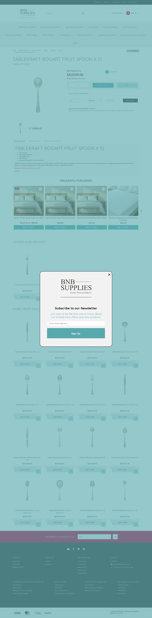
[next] (141, 211)
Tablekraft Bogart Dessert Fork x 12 (92, 405)
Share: (129, 51)
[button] (40, 189)
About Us (106, 2)
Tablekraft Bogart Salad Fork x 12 (60, 457)
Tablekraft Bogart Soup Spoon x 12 (124, 352)
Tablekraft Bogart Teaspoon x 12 (27, 405)
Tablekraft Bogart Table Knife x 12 (27, 352)
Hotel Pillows (122, 590)
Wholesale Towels (123, 585)
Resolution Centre (18, 567)
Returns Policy (82, 567)
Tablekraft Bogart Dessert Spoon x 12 (59, 405)
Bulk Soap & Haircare (74, 27)
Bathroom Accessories (50, 27)
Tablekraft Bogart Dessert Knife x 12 (125, 405)
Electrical (93, 27)
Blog (124, 2)
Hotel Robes (121, 588)
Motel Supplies (17, 588)
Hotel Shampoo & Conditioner (94, 588)
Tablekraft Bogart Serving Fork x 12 (92, 510)
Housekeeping (66, 35)
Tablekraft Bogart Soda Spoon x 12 (124, 510)
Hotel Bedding (59, 585)
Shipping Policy (82, 573)
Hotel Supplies (17, 585)
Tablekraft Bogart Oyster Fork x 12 (27, 285)
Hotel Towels (48, 35)
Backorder (58, 417)
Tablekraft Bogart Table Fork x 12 (59, 352)
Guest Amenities (130, 27)
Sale (76, 43)
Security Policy (82, 570)
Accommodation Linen (128, 582)
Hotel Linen (32, 35)
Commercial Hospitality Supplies (28, 582)
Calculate (131, 100)
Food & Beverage (110, 27)
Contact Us (116, 2)
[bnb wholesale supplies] (27, 13)
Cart (133, 13)
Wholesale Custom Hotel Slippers (22, 590)
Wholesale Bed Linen (61, 590)
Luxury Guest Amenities (96, 582)
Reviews (48, 141)
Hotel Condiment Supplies (20, 593)
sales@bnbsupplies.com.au (121, 564)
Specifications (34, 141)
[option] (38, 95)
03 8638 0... (114, 561)
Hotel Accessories (13, 35)
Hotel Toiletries (89, 585)
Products (97, 2)
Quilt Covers (121, 593)
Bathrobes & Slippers (27, 27)
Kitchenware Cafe (84, 35)
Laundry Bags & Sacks (107, 35)
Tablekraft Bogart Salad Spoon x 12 (92, 457)
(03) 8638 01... (133, 2)
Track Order (16, 564)
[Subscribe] (115, 536)
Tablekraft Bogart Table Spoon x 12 (92, 352)
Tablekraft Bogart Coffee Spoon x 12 (125, 457)
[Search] (83, 13)
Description (19, 141)
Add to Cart (103, 85)
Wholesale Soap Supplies (92, 590)
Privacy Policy (82, 564)
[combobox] (63, 13)
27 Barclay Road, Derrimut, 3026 (123, 567)
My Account (117, 13)
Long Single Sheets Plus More (133, 35)
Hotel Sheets (58, 588)
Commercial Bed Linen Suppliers (64, 593)
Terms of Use (82, 561)
